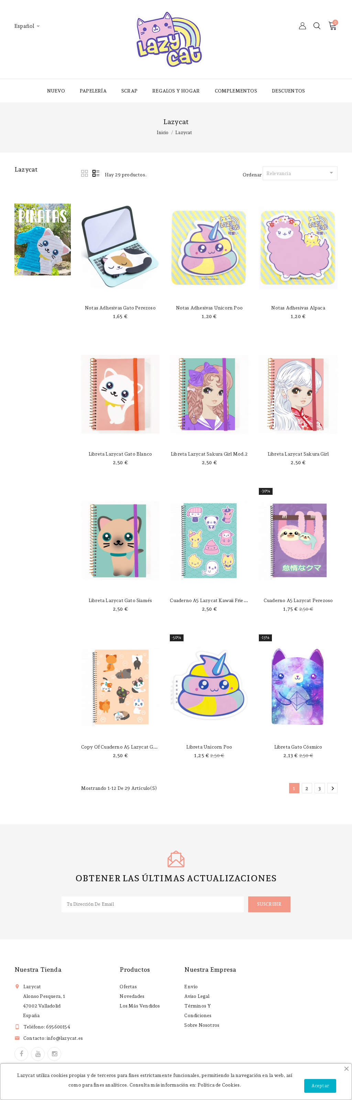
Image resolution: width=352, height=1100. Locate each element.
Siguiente (333, 788)
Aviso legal (196, 996)
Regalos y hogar (176, 91)
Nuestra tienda (38, 969)
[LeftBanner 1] (42, 239)
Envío (191, 986)
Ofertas (128, 986)
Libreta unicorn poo (209, 747)
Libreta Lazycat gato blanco (120, 454)
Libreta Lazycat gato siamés (120, 600)
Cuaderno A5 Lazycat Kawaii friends (210, 600)
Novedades (132, 996)
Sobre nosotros (201, 1025)
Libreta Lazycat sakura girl (298, 454)
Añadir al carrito (120, 293)
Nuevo (56, 91)
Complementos (236, 91)
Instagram (54, 1053)
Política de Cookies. (219, 1085)
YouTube (37, 1053)
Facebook (21, 1053)
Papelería (93, 91)
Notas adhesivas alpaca (298, 308)
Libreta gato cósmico (298, 747)
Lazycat (25, 169)
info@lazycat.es (65, 1038)
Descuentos (288, 91)
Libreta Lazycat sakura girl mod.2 (209, 454)
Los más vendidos (140, 1006)
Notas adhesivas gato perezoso (120, 308)
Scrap (129, 91)
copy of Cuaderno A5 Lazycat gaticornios (128, 747)
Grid (85, 173)
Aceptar (320, 1085)
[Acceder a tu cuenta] (302, 25)
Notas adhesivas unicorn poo (209, 308)
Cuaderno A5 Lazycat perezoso (298, 600)
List (96, 173)
